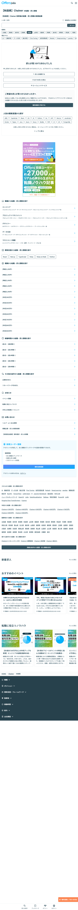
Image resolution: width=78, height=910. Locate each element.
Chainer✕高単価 (39, 541)
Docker (7, 122)
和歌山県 (21, 529)
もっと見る (72, 560)
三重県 (60, 525)
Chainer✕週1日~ (51, 541)
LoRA (67, 497)
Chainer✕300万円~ (8, 509)
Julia (27, 497)
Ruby (31, 257)
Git (28, 118)
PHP (48, 122)
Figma (14, 122)
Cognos (24, 500)
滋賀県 (65, 525)
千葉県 (73, 32)
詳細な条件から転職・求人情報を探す (39, 547)
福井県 (27, 525)
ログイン (23, 473)
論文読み (50, 494)
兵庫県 (9, 529)
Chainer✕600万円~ (49, 509)
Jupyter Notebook (40, 494)
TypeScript (14, 118)
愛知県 (54, 525)
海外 (48, 532)
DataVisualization (36, 497)
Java (21, 122)
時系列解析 (53, 497)
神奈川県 (4, 525)
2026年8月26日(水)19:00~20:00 (51, 611)
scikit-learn (26, 494)
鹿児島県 (37, 532)
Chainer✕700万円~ (63, 509)
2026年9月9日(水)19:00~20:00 (18, 611)
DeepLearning (61, 38)
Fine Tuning (33, 38)
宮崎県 (31, 532)
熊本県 (20, 532)
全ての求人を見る (40, 80)
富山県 (16, 525)
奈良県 (15, 529)
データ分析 (17, 38)
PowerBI (61, 497)
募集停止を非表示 (70, 20)
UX (59, 122)
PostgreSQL (66, 122)
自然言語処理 (43, 38)
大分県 (26, 532)
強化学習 (25, 38)
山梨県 (32, 525)
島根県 (32, 529)
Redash (52, 38)
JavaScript (67, 118)
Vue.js (34, 122)
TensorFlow (17, 494)
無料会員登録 (39, 467)
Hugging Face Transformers (11, 500)
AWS (6, 118)
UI (54, 122)
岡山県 (38, 529)
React (22, 118)
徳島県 (54, 529)
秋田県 (29, 32)
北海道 (4, 32)
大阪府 (4, 529)
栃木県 (55, 32)
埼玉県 (67, 32)
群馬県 (61, 32)
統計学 (4, 494)
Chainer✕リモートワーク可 (11, 541)
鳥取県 (27, 529)
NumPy (9, 494)
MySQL (42, 122)
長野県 (38, 525)
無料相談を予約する (39, 105)
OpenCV (21, 497)
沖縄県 (43, 532)
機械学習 (8, 38)
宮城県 (23, 32)
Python (40, 118)
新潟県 (11, 525)
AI (3, 38)
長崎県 (15, 532)
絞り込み (72, 25)
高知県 (71, 529)
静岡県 (49, 525)
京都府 (71, 525)
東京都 (69, 522)
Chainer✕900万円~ (22, 513)
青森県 (10, 32)
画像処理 (71, 490)
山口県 (49, 529)
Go (46, 118)
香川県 (60, 529)
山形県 (36, 32)
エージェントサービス (40, 85)
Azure (27, 122)
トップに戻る (39, 131)
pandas (70, 38)
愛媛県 (65, 529)
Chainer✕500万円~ (35, 509)
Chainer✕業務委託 (27, 541)
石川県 (22, 525)
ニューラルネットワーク (9, 497)
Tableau (46, 497)
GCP (52, 118)
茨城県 (48, 32)
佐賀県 (9, 532)
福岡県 (4, 532)
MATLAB (57, 494)
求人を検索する (40, 74)
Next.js (59, 118)
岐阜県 (43, 525)
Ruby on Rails (41, 257)
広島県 (43, 529)
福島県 (42, 32)
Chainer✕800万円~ (8, 513)
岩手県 (17, 32)
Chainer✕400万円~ (22, 509)
